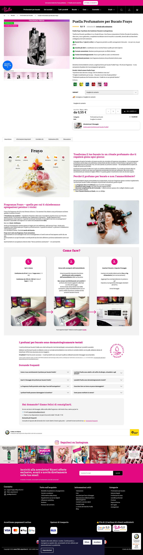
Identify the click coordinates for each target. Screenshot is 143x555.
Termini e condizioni (47, 493)
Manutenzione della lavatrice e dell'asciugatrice (85, 499)
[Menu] (140, 534)
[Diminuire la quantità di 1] (108, 111)
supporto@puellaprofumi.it (36, 412)
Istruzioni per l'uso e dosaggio (85, 495)
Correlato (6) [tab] (39, 139)
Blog (77, 509)
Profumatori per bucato (96, 117)
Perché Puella (80, 504)
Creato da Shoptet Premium (130, 549)
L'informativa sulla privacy (49, 495)
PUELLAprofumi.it (12, 492)
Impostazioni (47, 550)
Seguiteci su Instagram (74, 442)
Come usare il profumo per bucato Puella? (96, 127)
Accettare (97, 542)
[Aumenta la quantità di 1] (118, 111)
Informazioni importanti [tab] (23, 139)
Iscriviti (118, 473)
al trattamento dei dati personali (48, 479)
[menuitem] (32, 10)
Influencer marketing (47, 500)
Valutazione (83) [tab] (53, 139)
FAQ (77, 493)
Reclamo (43, 502)
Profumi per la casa (117, 495)
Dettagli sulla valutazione (104, 26)
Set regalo (114, 505)
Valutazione (79, 491)
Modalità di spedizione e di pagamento (52, 491)
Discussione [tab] (67, 139)
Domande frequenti (92, 421)
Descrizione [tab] (7, 139)
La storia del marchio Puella (84, 506)
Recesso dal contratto (47, 505)
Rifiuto (87, 542)
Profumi (113, 500)
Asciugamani (115, 507)
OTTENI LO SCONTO (90, 3)
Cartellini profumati (116, 498)
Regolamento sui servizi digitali (50, 498)
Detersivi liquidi (115, 493)
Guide (84, 330)
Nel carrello (131, 111)
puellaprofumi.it (11, 494)
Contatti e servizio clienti (83, 502)
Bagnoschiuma (115, 502)
